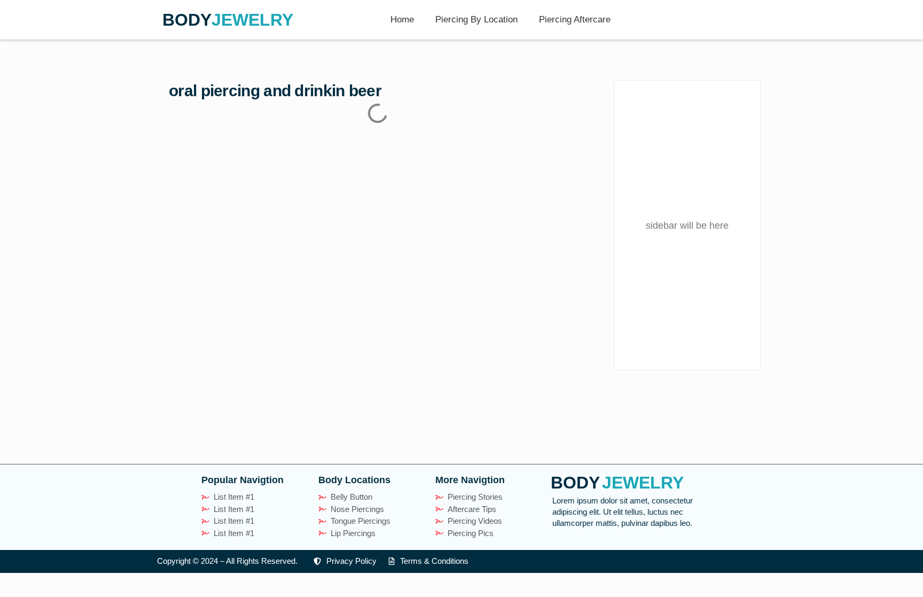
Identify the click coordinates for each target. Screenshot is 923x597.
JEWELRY (252, 19)
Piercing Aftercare (575, 19)
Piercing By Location (476, 19)
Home (402, 19)
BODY (187, 19)
